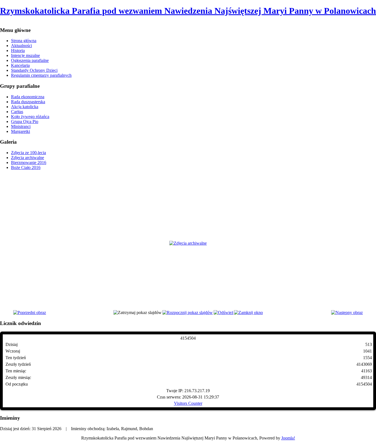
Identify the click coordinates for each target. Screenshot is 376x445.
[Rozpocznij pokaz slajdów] (187, 312)
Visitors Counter (188, 403)
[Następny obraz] (347, 312)
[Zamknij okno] (248, 312)
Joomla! (288, 438)
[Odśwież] (223, 312)
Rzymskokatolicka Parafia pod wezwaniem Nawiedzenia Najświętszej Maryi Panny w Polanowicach (188, 11)
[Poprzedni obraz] (29, 312)
